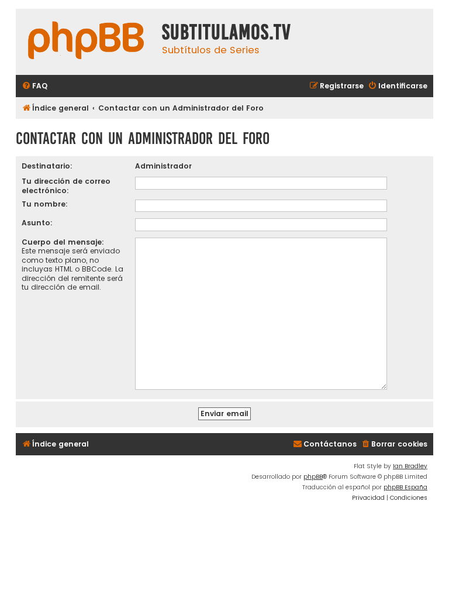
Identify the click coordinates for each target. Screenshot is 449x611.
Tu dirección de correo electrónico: (66, 185)
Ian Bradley (410, 466)
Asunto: (37, 223)
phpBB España (405, 487)
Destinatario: (47, 166)
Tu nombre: (45, 204)
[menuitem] (34, 86)
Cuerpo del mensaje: (63, 242)
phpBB (313, 476)
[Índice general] (86, 42)
